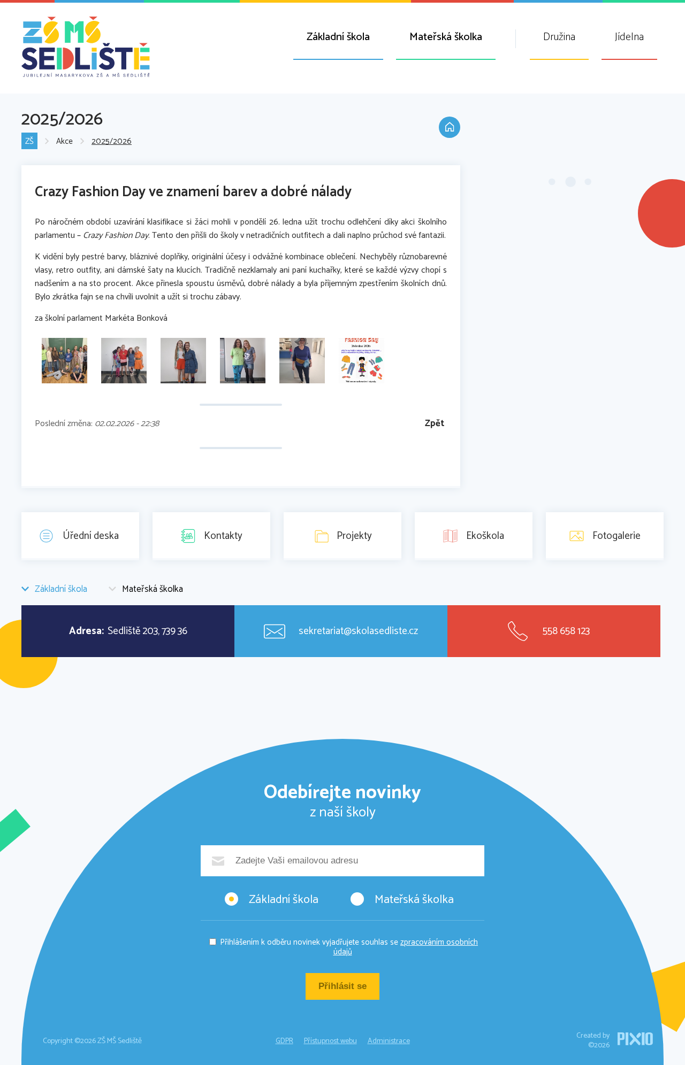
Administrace (389, 1041)
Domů (449, 127)
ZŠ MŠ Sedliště (85, 46)
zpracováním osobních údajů (405, 947)
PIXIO (635, 1038)
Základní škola (338, 37)
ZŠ (29, 141)
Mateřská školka (445, 37)
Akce (64, 141)
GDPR (284, 1041)
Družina (559, 37)
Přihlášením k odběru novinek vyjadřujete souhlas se (349, 947)
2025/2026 (112, 141)
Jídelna (629, 37)
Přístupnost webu (330, 1041)
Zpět (434, 423)
